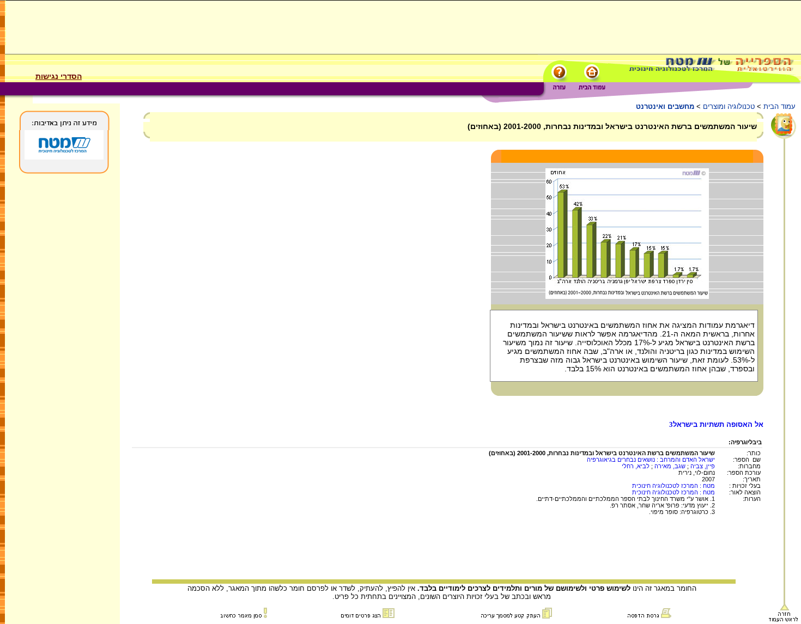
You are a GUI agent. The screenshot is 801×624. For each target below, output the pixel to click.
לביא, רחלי (636, 466)
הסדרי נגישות (58, 76)
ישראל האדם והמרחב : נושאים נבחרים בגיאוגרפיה (651, 459)
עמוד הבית (779, 106)
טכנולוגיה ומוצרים (729, 106)
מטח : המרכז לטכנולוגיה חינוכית (673, 485)
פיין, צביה (702, 466)
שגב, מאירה (669, 466)
